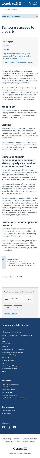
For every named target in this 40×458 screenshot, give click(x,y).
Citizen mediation (20, 263)
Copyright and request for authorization (15, 398)
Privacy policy (10, 441)
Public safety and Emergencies (11, 366)
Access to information (30, 439)
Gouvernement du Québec (15, 325)
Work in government (8, 389)
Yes (9, 307)
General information (8, 410)
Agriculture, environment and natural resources (17, 335)
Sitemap (17, 439)
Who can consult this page (26, 441)
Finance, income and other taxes (12, 352)
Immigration (6, 358)
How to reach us (8, 407)
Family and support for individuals (13, 349)
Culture (4, 338)
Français (35, 2)
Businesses (5, 346)
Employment (6, 344)
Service (6, 413)
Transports (5, 371)
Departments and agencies (10, 384)
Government (6, 380)
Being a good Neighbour (10, 9)
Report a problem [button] (10, 314)
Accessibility (7, 439)
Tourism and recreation (9, 369)
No (19, 307)
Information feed (7, 392)
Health (4, 363)
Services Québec (7, 387)
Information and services (11, 332)
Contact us (35, 4)
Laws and (8, 395)
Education (5, 341)
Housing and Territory (9, 355)
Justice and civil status (9, 360)
